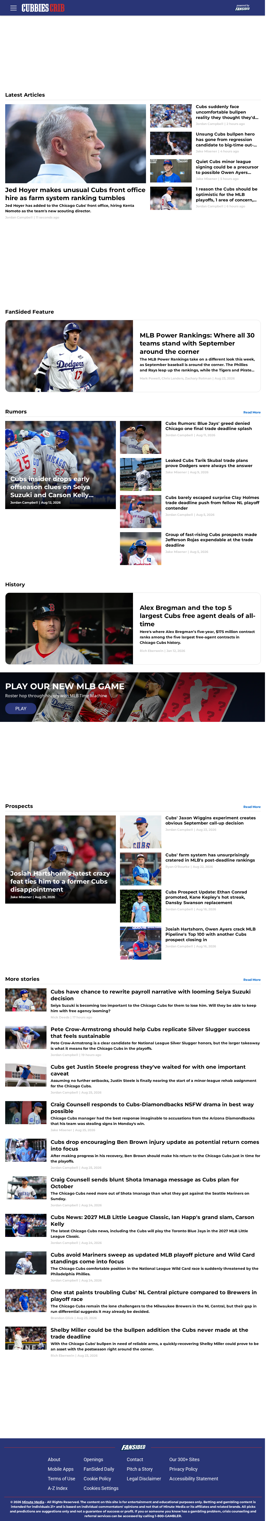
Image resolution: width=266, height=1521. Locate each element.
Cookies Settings (101, 1488)
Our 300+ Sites (184, 1459)
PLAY (20, 708)
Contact (135, 1459)
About (54, 1459)
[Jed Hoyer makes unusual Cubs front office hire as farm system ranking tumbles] (75, 162)
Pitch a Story (140, 1469)
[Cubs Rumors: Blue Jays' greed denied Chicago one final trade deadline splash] (190, 437)
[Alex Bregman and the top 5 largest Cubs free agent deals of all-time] (133, 628)
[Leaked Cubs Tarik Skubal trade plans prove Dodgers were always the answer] (190, 474)
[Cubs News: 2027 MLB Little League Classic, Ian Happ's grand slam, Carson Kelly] (133, 1229)
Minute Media (33, 1502)
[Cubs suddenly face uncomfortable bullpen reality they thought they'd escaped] (205, 116)
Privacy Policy (183, 1469)
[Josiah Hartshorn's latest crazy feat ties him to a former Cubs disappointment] (60, 859)
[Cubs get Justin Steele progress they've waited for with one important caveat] (133, 1079)
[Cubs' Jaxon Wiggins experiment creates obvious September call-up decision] (190, 831)
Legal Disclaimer (144, 1478)
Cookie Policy (97, 1478)
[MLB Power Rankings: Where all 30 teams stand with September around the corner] (133, 356)
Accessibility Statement (193, 1478)
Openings (93, 1459)
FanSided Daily (99, 1469)
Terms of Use (61, 1478)
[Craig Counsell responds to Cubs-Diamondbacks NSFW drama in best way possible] (133, 1116)
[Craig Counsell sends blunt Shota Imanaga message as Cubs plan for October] (133, 1192)
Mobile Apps (61, 1469)
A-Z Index (58, 1488)
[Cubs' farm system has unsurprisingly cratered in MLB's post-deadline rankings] (190, 869)
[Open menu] (13, 8)
